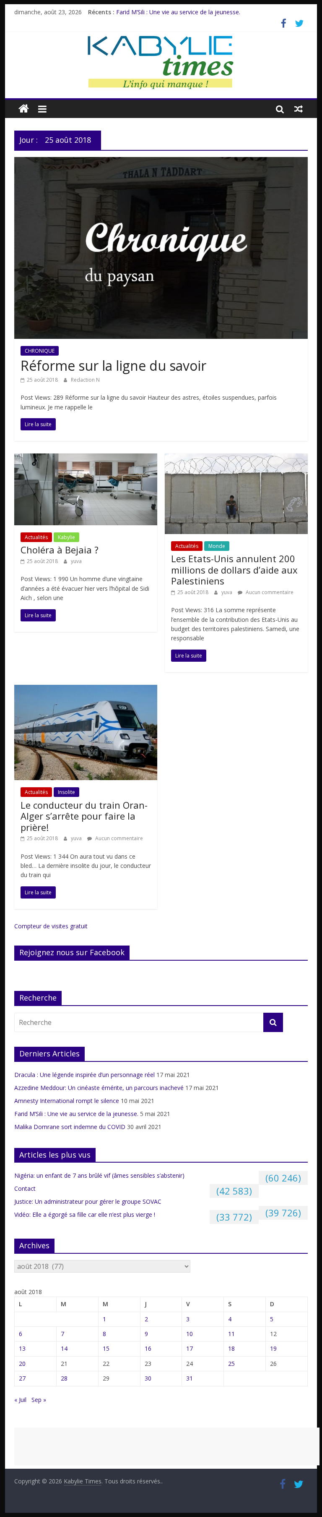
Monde (216, 546)
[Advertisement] (166, 1446)
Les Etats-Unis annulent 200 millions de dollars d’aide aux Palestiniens (234, 569)
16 (148, 1348)
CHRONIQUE (40, 350)
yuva (76, 561)
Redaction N (85, 379)
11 (231, 1334)
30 (148, 1378)
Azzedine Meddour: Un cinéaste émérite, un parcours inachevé (99, 1088)
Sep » (38, 1400)
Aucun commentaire (268, 592)
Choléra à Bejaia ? (60, 549)
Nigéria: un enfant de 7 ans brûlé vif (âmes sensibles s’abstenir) (99, 1175)
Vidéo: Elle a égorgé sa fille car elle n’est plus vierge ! (84, 1214)
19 (273, 1348)
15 (106, 1348)
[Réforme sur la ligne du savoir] (161, 162)
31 (189, 1378)
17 (189, 1348)
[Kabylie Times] (23, 109)
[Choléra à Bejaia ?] (85, 458)
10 (189, 1334)
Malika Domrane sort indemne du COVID (69, 1127)
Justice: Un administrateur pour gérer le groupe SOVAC (87, 1201)
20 (22, 1364)
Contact (25, 1188)
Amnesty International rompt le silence (66, 1101)
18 (231, 1348)
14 (64, 1348)
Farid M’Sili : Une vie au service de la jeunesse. (178, 12)
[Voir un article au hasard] (298, 109)
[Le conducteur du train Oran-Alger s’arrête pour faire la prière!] (85, 689)
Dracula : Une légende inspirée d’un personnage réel (84, 1075)
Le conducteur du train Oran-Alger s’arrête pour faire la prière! (84, 816)
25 (231, 1364)
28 (64, 1378)
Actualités (36, 537)
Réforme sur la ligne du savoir (113, 365)
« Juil (20, 1400)
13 (22, 1348)
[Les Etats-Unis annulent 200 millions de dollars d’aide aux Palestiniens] (236, 458)
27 (22, 1378)
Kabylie (66, 537)
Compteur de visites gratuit (51, 926)
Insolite (66, 792)
